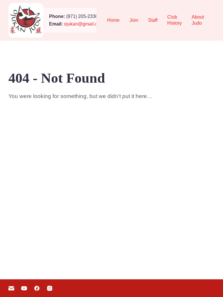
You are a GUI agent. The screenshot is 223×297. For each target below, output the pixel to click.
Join (134, 20)
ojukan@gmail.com (84, 23)
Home (113, 20)
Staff (152, 20)
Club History (174, 20)
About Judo (198, 20)
